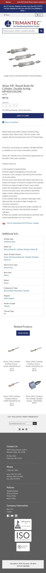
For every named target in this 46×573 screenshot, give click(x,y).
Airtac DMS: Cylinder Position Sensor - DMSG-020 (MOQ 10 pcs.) (34, 364)
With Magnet (9, 298)
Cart (40, 15)
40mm (6, 275)
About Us (10, 509)
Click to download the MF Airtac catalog (22, 223)
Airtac (6, 283)
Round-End (8, 267)
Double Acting (9, 241)
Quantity (5, 102)
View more (23, 333)
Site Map (26, 566)
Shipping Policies (12, 491)
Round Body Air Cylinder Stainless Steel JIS (21, 249)
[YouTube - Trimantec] (23, 429)
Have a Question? (12, 122)
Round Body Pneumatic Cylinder (16, 291)
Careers (9, 512)
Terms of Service (12, 493)
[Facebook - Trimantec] (20, 429)
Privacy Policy (11, 496)
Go (35, 423)
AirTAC (4, 94)
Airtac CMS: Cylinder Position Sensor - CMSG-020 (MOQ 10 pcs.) (11, 364)
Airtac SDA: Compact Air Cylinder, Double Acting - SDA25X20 (34, 398)
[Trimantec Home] (23, 24)
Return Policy (11, 498)
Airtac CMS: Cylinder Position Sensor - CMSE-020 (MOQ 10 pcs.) (11, 399)
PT (5, 314)
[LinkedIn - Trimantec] (26, 429)
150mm (7, 306)
